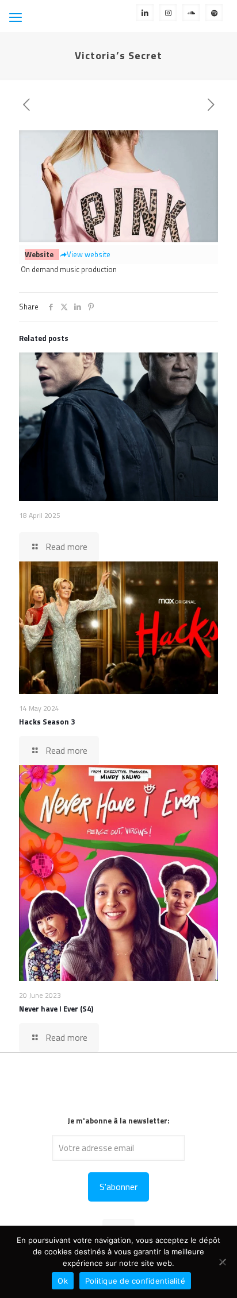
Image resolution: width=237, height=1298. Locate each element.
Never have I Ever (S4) (56, 1008)
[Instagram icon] (168, 12)
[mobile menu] (15, 17)
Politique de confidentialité (135, 1280)
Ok (63, 1280)
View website (88, 254)
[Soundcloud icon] (191, 12)
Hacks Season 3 (47, 721)
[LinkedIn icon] (145, 12)
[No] (222, 1262)
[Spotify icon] (214, 12)
